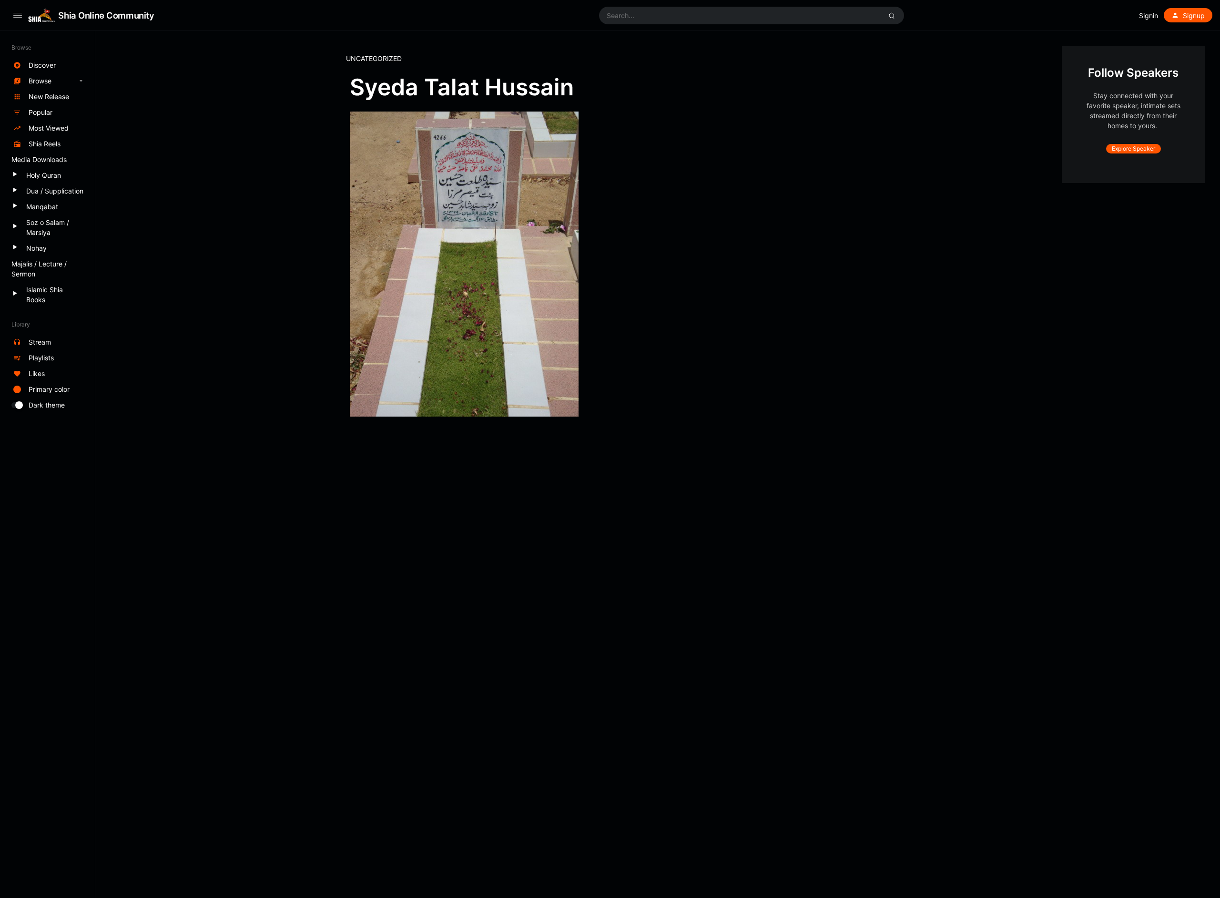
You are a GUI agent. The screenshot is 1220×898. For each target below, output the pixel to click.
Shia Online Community (106, 15)
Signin (1148, 15)
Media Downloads (39, 159)
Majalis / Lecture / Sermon (39, 269)
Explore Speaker (1133, 148)
